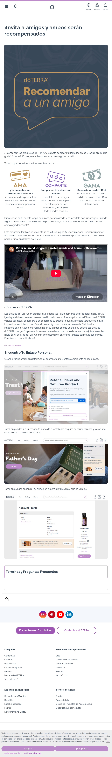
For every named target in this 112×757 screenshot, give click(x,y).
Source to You (11, 679)
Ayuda (59, 696)
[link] (89, 6)
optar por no (81, 748)
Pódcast (60, 671)
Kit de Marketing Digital (15, 712)
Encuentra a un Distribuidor (35, 630)
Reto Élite (8, 700)
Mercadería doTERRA (14, 675)
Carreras (8, 659)
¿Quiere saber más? (12, 753)
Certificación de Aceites (67, 659)
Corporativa (9, 655)
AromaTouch (61, 675)
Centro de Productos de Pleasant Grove (74, 704)
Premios (8, 671)
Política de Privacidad (32, 753)
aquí (108, 742)
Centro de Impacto (13, 667)
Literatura (60, 667)
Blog (58, 655)
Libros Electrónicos (64, 663)
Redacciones (10, 663)
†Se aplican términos (12, 345)
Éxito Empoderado (12, 704)
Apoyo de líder (62, 700)
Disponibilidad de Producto (68, 708)
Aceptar (28, 748)
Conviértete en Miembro (15, 696)
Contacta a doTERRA (76, 630)
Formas (7, 708)
